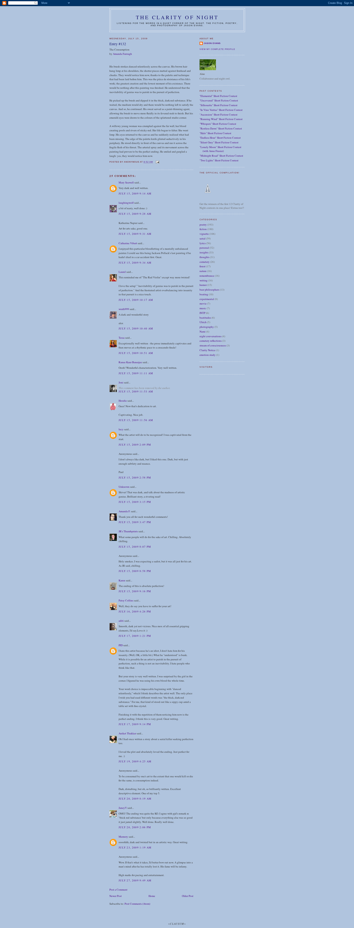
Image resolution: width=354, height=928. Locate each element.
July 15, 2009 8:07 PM (135, 546)
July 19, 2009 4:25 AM (135, 761)
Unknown (124, 487)
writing (204, 280)
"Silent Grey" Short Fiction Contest (219, 142)
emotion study (208, 355)
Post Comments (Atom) (137, 904)
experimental (207, 299)
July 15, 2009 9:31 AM (135, 234)
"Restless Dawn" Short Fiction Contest (221, 128)
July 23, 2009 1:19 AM (135, 847)
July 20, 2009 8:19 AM (135, 798)
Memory (123, 836)
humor (203, 285)
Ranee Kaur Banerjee (130, 362)
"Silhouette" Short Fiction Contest (218, 105)
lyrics (203, 243)
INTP (202, 313)
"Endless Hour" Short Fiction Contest (220, 137)
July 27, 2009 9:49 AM (135, 880)
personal (204, 247)
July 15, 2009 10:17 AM (136, 300)
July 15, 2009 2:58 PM (135, 477)
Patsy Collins (126, 600)
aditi (121, 620)
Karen (122, 580)
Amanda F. (124, 511)
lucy (121, 429)
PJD (121, 645)
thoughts (204, 257)
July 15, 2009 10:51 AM (136, 353)
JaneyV (123, 808)
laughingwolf (126, 202)
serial (202, 238)
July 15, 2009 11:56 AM (136, 420)
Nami (202, 331)
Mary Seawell (126, 182)
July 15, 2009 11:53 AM (136, 391)
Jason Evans (212, 43)
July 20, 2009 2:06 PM (135, 827)
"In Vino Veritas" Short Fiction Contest (221, 110)
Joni (121, 382)
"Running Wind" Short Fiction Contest (221, 119)
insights (204, 252)
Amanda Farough (122, 54)
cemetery (205, 262)
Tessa (122, 337)
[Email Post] (157, 162)
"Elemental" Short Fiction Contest (218, 96)
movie (203, 303)
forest (202, 266)
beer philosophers (209, 289)
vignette (204, 234)
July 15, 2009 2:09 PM (135, 444)
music (203, 308)
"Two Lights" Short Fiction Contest (219, 160)
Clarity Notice (207, 350)
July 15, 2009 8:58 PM (135, 571)
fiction (203, 229)
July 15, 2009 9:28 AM (135, 214)
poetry (203, 224)
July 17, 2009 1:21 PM (135, 636)
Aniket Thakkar (127, 733)
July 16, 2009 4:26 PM (135, 611)
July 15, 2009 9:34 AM (135, 262)
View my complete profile (217, 49)
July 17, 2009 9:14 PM (135, 724)
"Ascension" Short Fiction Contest (218, 114)
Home (152, 896)
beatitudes (205, 317)
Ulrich (203, 322)
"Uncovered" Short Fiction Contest (219, 100)
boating (204, 294)
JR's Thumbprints (128, 531)
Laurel (122, 272)
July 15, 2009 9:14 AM (135, 193)
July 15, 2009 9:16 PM (135, 591)
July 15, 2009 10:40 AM (136, 328)
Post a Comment (118, 889)
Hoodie (123, 400)
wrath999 (124, 309)
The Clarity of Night (177, 17)
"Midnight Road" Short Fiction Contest (221, 155)
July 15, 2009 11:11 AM (136, 373)
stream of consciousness (213, 345)
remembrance (207, 276)
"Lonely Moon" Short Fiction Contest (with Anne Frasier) (220, 149)
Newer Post (115, 896)
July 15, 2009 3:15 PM (135, 502)
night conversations (210, 336)
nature (203, 271)
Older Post (187, 896)
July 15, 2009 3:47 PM (135, 522)
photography (207, 327)
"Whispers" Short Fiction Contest (218, 124)
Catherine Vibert (128, 243)
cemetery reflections (211, 341)
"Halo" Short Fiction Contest (215, 133)
